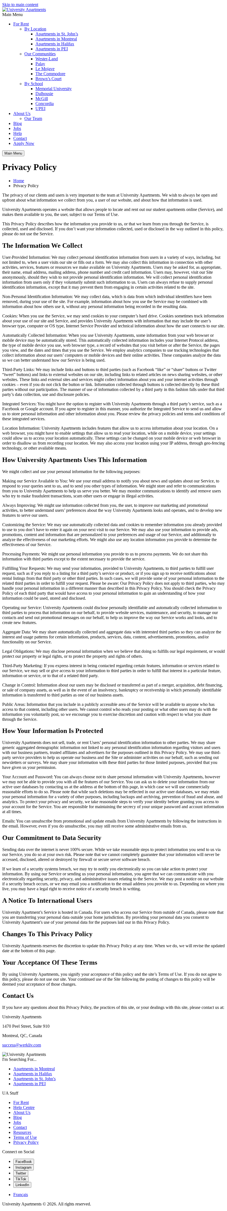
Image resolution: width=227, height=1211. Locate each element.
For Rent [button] (21, 24)
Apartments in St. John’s (56, 34)
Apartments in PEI (51, 48)
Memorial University (53, 88)
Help (17, 133)
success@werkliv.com (21, 1045)
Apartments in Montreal (56, 38)
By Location (35, 29)
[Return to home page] (24, 9)
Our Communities (40, 53)
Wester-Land (46, 58)
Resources (22, 1132)
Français (20, 1194)
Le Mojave (45, 68)
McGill (41, 98)
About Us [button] (21, 113)
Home (18, 180)
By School (33, 83)
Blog (17, 123)
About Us (21, 1112)
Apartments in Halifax (54, 43)
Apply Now (23, 143)
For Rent (21, 1102)
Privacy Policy (26, 1142)
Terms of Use (25, 1137)
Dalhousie (44, 93)
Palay (40, 63)
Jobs (17, 128)
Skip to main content (20, 4)
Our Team (33, 118)
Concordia (44, 103)
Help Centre (24, 1107)
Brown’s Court (48, 78)
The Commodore (50, 73)
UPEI (40, 108)
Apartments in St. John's (34, 1078)
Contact (20, 138)
